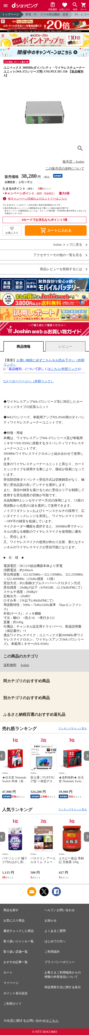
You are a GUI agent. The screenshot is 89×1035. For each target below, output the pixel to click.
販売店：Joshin (73, 161)
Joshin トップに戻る (67, 244)
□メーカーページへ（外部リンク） (28, 381)
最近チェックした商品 (18, 931)
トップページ (10, 14)
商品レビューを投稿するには (61, 269)
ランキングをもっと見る (72, 728)
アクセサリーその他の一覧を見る (57, 255)
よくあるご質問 (55, 931)
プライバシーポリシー (59, 962)
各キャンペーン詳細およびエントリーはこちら (37, 198)
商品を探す (11, 910)
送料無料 (9, 665)
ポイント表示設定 (15, 993)
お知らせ (50, 920)
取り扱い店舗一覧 (15, 951)
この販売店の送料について (64, 168)
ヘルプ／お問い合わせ (59, 910)
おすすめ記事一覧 (15, 962)
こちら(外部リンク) (65, 369)
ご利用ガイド (12, 1003)
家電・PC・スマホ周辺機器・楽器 (46, 14)
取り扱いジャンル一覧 (18, 941)
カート (8, 972)
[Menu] (5, 5)
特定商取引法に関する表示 (62, 987)
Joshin (25, 665)
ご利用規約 (52, 951)
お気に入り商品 (14, 920)
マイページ (11, 983)
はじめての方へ (55, 941)
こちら (54, 1020)
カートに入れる (56, 230)
